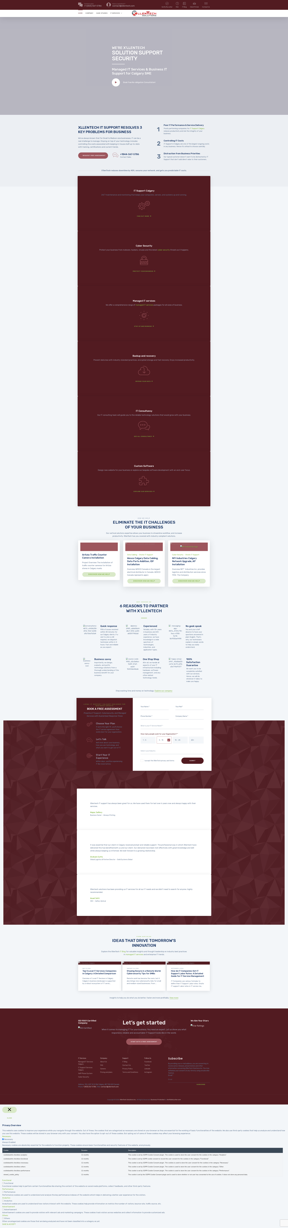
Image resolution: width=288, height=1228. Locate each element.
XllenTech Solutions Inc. (128, 1099)
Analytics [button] (6, 1198)
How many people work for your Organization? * (159, 734)
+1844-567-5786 (129, 154)
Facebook (148, 1062)
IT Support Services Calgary (85, 1069)
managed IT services (144, 305)
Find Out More (143, 216)
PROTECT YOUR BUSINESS (143, 271)
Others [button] (5, 1215)
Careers (103, 1069)
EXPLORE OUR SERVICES (143, 491)
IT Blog (184, 7)
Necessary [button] (6, 1136)
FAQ (177, 7)
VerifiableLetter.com (174, 1099)
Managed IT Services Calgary (85, 1063)
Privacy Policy (127, 1069)
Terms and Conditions (130, 1072)
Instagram (148, 1072)
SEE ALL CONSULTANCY (143, 436)
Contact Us (206, 7)
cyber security (164, 250)
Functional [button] (6, 1180)
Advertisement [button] (8, 1207)
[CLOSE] (9, 1110)
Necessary (8, 1139)
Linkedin (147, 1069)
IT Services (115, 13)
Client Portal (194, 7)
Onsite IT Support (146, 555)
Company (89, 13)
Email (170, 1075)
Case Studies (102, 13)
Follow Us (147, 1058)
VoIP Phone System (85, 1073)
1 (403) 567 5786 (89, 1087)
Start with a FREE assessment (144, 1041)
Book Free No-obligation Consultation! (139, 82)
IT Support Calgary (197, 128)
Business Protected (157, 1099)
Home (80, 13)
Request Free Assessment (94, 155)
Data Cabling (132, 555)
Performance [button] (7, 1189)
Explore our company (163, 691)
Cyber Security (177, 555)
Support (125, 1058)
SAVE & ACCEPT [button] (9, 1224)
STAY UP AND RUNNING (143, 326)
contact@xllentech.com (110, 1087)
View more (174, 998)
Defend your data (143, 381)
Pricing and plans (106, 1072)
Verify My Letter (167, 7)
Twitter (147, 1065)
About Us (103, 1062)
